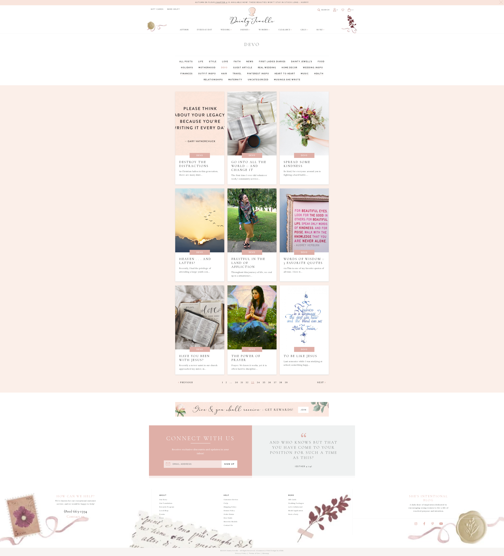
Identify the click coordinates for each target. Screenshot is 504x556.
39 (286, 382)
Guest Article (242, 67)
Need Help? (173, 9)
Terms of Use (254, 553)
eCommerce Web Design (266, 551)
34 (258, 382)
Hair (224, 74)
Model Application (295, 511)
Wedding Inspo (313, 67)
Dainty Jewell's (301, 61)
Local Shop (164, 511)
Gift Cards (157, 9)
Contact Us (228, 525)
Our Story (163, 500)
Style (213, 61)
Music (305, 74)
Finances (186, 74)
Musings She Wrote (287, 80)
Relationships (213, 80)
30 (236, 382)
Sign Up (229, 464)
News (249, 61)
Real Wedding (267, 67)
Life (200, 61)
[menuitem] (184, 29)
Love (225, 61)
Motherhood (207, 67)
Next (321, 382)
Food (321, 61)
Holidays (187, 67)
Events (162, 514)
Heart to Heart (285, 74)
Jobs (161, 522)
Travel (237, 74)
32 (247, 382)
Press (161, 518)
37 (275, 382)
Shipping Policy (230, 507)
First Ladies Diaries (272, 61)
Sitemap (265, 553)
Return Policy (229, 511)
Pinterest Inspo (258, 74)
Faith (237, 61)
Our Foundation (165, 503)
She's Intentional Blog (428, 498)
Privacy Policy (241, 553)
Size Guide (228, 518)
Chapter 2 (221, 2)
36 (269, 382)
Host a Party (293, 514)
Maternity (235, 80)
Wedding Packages (296, 503)
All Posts (186, 61)
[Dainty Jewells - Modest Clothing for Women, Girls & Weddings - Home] (252, 16)
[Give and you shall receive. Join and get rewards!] (252, 409)
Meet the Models (230, 522)
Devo (224, 67)
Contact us (76, 516)
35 (264, 382)
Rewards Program (166, 507)
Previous (186, 382)
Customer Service (231, 500)
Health (319, 74)
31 (242, 382)
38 (280, 382)
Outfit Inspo (207, 74)
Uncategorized (258, 80)
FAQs (226, 503)
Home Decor (289, 67)
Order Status (229, 514)
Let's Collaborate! (295, 507)
